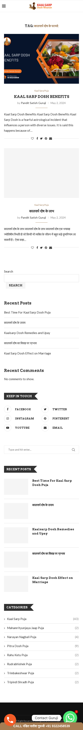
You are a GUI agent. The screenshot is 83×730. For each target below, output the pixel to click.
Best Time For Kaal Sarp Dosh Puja (27, 312)
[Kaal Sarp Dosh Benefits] (41, 59)
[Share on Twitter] (41, 138)
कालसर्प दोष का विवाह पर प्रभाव (20, 343)
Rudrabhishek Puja (43, 664)
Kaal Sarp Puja (41, 90)
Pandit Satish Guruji (33, 103)
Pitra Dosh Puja (43, 646)
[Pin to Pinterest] (46, 138)
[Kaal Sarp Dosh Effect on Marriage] (16, 584)
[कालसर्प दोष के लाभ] (41, 173)
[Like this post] (32, 138)
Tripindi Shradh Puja (43, 682)
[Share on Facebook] (37, 138)
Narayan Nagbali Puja (43, 637)
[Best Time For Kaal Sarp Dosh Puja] (16, 487)
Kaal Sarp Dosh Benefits (41, 97)
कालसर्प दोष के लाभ (41, 211)
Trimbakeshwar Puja (43, 673)
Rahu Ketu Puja (43, 655)
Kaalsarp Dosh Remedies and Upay (27, 333)
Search (8, 271)
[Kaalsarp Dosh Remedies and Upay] (16, 535)
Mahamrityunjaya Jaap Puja (43, 628)
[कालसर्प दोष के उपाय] (16, 511)
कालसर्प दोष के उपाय (14, 322)
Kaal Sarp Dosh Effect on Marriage (27, 353)
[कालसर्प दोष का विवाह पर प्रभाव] (16, 560)
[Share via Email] (50, 138)
